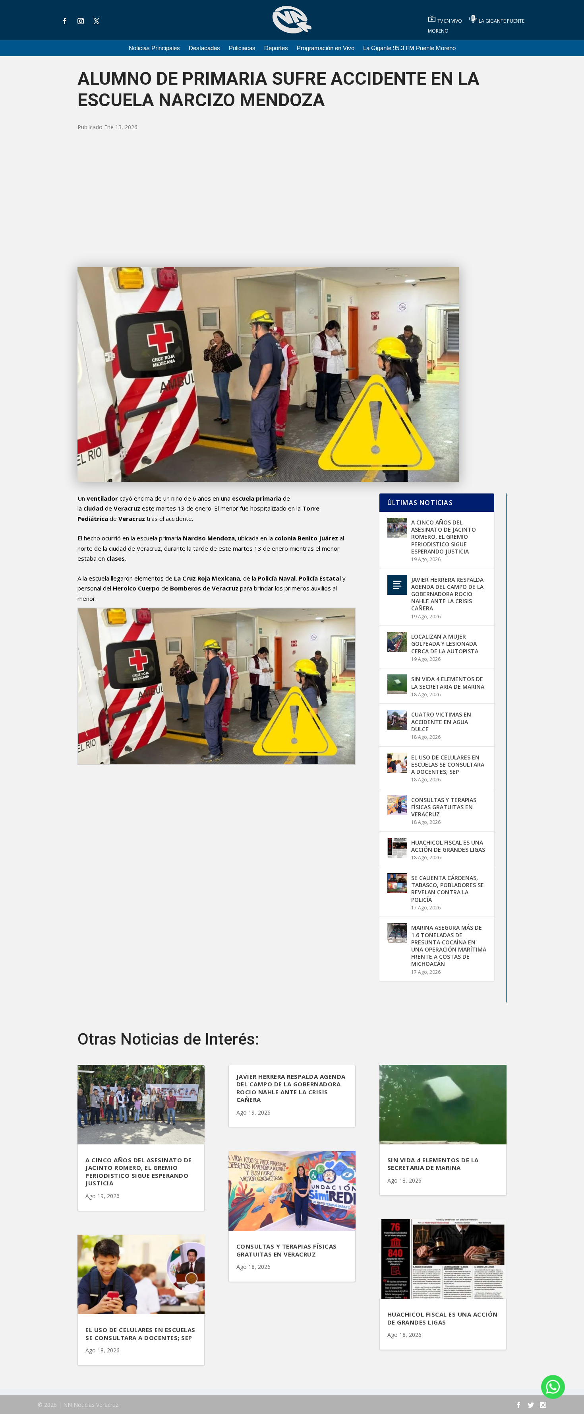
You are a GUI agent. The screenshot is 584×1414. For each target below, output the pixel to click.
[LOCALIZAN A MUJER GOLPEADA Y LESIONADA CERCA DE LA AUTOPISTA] (397, 642)
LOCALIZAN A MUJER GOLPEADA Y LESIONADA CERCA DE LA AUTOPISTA (444, 644)
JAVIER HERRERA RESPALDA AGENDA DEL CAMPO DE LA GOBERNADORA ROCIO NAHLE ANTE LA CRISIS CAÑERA (447, 594)
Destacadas (204, 48)
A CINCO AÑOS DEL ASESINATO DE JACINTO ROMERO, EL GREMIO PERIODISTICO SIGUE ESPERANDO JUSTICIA (443, 537)
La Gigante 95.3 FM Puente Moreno (409, 48)
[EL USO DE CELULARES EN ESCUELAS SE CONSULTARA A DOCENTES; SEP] (397, 763)
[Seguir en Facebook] (64, 21)
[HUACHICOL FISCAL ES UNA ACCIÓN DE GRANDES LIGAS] (397, 848)
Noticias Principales (154, 48)
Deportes (276, 48)
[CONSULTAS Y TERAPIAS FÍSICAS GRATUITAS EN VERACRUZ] (397, 805)
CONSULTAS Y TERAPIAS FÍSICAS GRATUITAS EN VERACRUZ (443, 807)
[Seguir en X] (96, 21)
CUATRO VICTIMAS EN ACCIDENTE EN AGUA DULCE (441, 721)
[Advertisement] (292, 199)
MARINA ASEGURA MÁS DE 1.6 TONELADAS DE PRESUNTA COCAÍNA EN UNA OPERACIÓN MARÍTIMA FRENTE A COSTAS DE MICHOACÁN (448, 945)
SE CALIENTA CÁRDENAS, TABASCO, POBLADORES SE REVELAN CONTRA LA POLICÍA (447, 888)
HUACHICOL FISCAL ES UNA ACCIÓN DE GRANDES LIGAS (448, 846)
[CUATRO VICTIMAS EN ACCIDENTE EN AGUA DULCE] (397, 720)
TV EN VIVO (450, 20)
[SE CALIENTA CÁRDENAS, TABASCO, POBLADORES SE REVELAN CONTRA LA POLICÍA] (397, 883)
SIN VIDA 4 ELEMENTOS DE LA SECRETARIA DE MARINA (447, 682)
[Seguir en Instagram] (80, 21)
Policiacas (242, 48)
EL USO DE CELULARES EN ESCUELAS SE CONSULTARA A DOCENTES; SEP (447, 764)
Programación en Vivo (325, 48)
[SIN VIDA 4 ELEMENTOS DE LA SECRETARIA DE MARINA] (397, 684)
